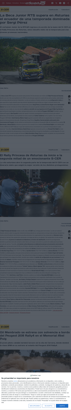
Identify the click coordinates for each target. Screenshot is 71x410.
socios (15, 381)
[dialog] (35, 391)
